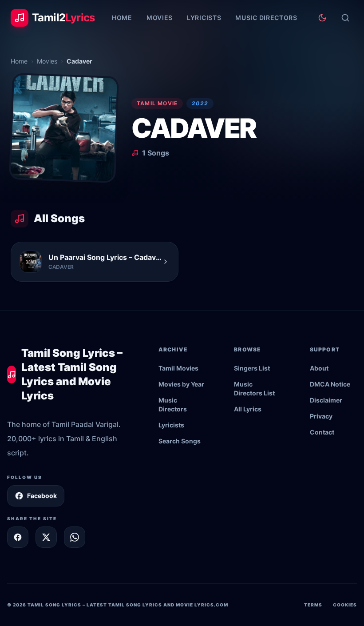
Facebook (42, 495)
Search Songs (179, 441)
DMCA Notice (330, 384)
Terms (313, 604)
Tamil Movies (178, 368)
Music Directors (266, 17)
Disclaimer (326, 400)
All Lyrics (247, 409)
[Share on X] (46, 537)
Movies (159, 17)
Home (122, 17)
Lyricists (204, 17)
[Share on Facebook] (17, 537)
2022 (200, 103)
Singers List (252, 368)
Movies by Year (181, 384)
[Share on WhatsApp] (74, 537)
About (319, 368)
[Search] (345, 18)
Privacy (321, 416)
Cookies (345, 604)
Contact (322, 432)
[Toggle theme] (322, 18)
